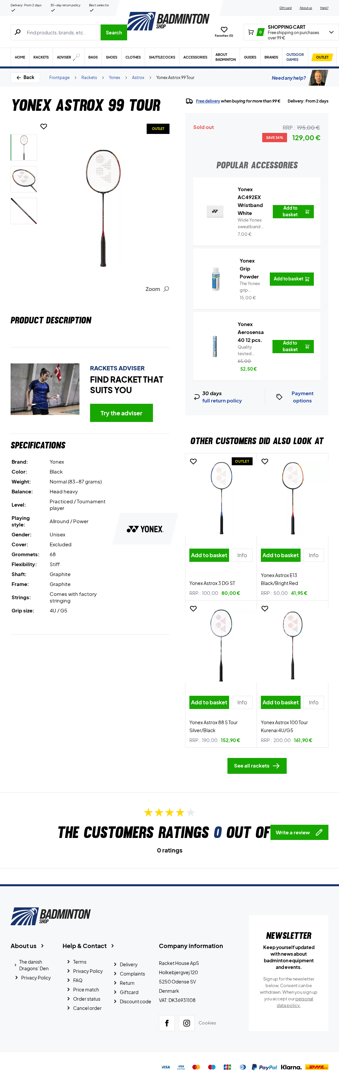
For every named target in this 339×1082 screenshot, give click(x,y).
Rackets (41, 57)
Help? (324, 8)
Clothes (133, 57)
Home (20, 57)
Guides (250, 57)
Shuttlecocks (162, 57)
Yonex (114, 77)
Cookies (207, 1022)
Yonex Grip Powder (249, 268)
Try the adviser (121, 413)
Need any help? (289, 78)
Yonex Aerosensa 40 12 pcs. (251, 332)
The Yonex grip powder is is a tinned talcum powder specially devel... (250, 287)
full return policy (222, 400)
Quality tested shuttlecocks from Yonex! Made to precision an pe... (251, 350)
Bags (93, 57)
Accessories (195, 57)
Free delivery (208, 101)
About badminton (226, 57)
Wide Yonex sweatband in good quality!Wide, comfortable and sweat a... (251, 223)
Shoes (111, 57)
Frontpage (59, 77)
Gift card (285, 8)
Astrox (138, 77)
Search (114, 32)
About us (306, 8)
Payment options (303, 397)
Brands (271, 57)
